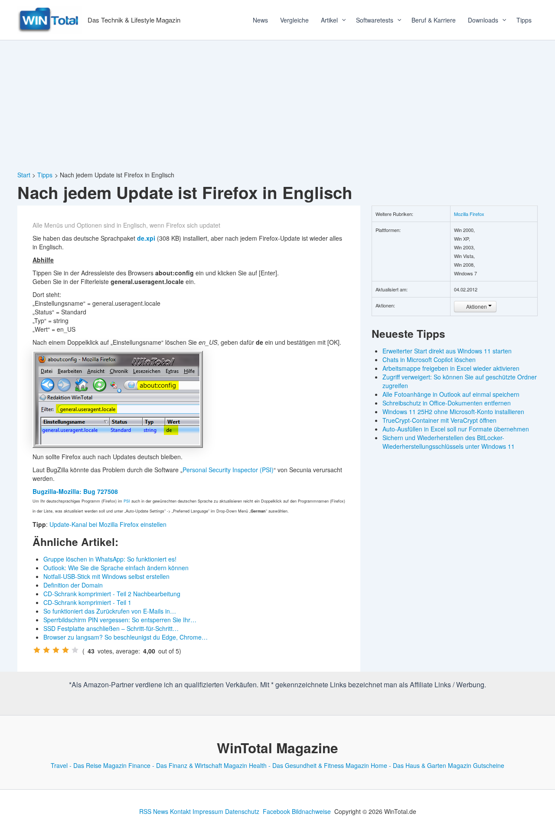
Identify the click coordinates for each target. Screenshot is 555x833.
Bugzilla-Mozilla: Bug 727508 (75, 491)
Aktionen (476, 306)
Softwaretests (374, 20)
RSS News (153, 811)
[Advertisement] (277, 105)
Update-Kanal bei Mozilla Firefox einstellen (107, 524)
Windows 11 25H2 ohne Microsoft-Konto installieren (453, 411)
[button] (341, 20)
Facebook (276, 811)
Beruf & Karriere (433, 20)
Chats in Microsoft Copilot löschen (429, 359)
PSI (127, 501)
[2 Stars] (46, 650)
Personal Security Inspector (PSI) (228, 469)
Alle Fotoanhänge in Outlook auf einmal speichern (450, 394)
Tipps (524, 20)
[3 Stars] (56, 650)
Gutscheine (488, 765)
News (260, 20)
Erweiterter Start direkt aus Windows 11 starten (447, 350)
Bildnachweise (311, 811)
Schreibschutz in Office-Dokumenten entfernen (446, 403)
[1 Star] (37, 650)
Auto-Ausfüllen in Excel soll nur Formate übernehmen (455, 429)
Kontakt (180, 811)
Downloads (483, 20)
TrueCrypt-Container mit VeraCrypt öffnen (439, 420)
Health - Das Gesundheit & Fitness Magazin (309, 765)
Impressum (208, 811)
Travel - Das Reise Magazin (89, 765)
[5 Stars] (75, 650)
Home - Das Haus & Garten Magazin (421, 765)
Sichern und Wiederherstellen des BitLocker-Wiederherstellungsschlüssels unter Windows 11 (448, 442)
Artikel (329, 20)
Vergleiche (294, 20)
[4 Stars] (65, 650)
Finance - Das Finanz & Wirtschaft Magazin (187, 765)
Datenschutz (242, 811)
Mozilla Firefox (469, 213)
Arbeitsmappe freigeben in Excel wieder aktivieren (450, 368)
